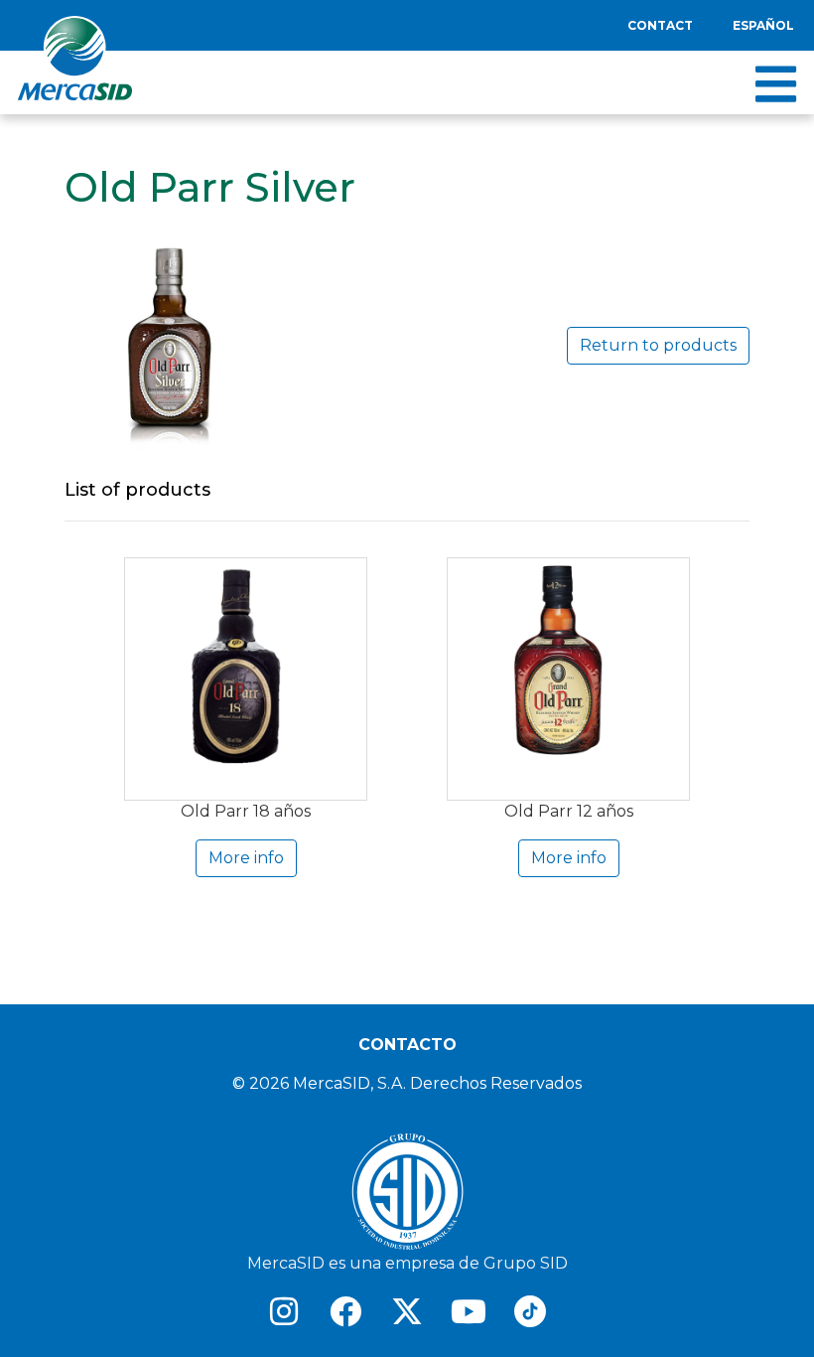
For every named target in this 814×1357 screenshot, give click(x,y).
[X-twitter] (407, 1311)
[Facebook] (345, 1311)
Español (763, 25)
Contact (660, 25)
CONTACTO (407, 1044)
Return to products (658, 345)
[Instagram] (284, 1311)
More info (246, 857)
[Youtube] (468, 1311)
